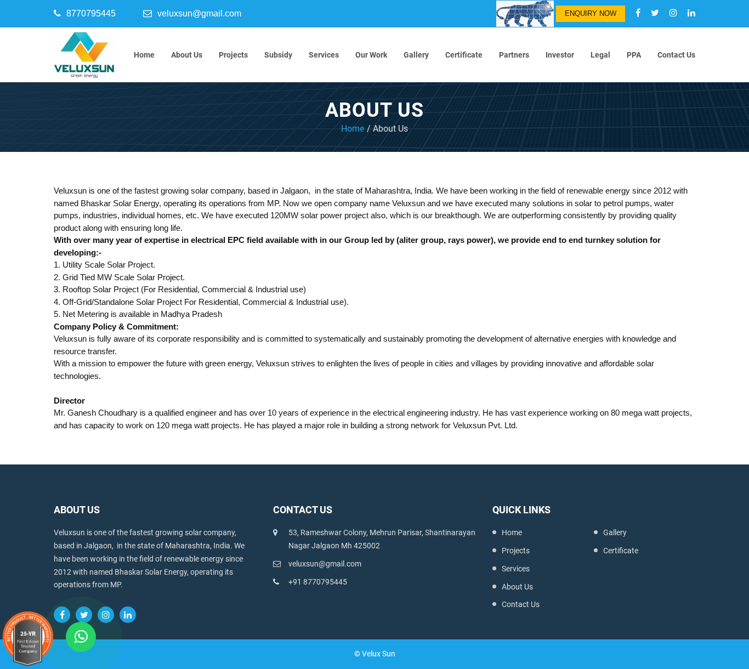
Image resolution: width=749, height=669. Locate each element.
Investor (560, 54)
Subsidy (278, 54)
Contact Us (676, 54)
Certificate (464, 54)
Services (324, 54)
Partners (514, 54)
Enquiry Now (590, 13)
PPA (634, 54)
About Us (186, 54)
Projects (233, 54)
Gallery (416, 54)
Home (144, 54)
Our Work (371, 54)
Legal (600, 54)
